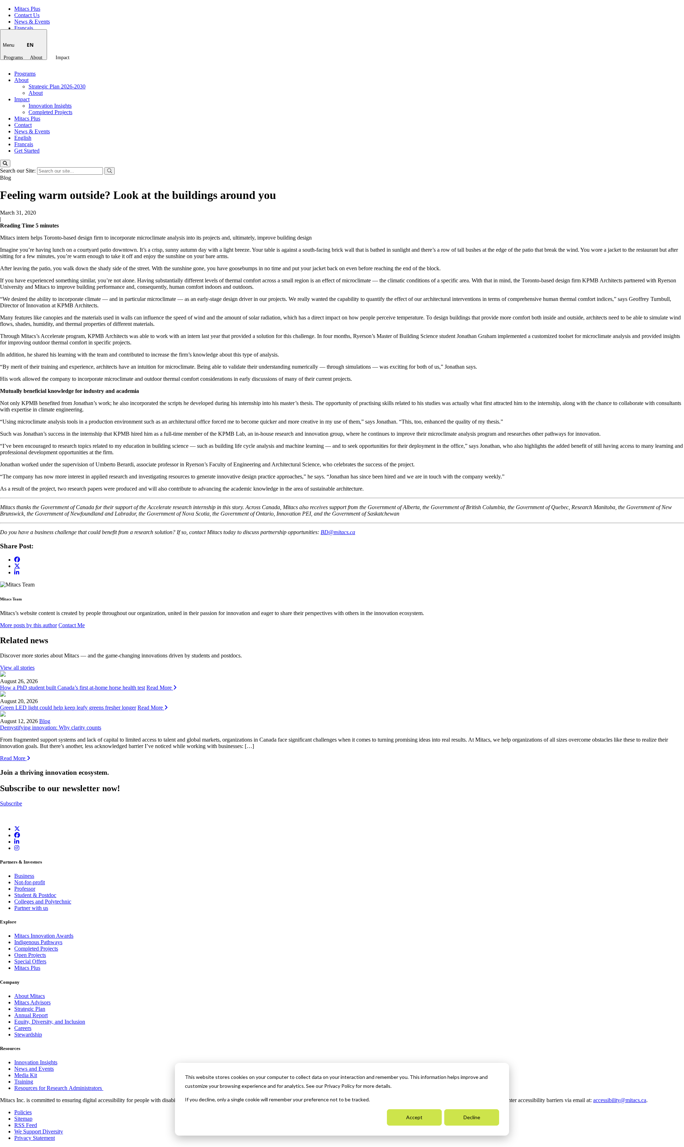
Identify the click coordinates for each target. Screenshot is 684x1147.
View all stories (17, 668)
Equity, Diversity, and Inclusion (49, 1022)
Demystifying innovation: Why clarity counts (50, 727)
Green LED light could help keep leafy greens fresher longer (68, 708)
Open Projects (30, 955)
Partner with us (31, 908)
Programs (13, 57)
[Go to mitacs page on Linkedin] (16, 572)
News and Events (34, 1069)
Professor (24, 889)
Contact (23, 125)
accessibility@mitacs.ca (619, 1100)
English (22, 138)
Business (24, 876)
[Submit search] (109, 171)
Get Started (27, 151)
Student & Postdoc (35, 895)
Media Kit (25, 1075)
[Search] (5, 163)
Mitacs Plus (27, 9)
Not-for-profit (29, 882)
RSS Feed (25, 1125)
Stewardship (28, 1034)
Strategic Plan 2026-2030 (57, 86)
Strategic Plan (29, 1009)
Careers (22, 1028)
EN (30, 44)
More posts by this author (28, 625)
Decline (471, 1117)
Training (23, 1082)
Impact (62, 57)
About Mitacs (29, 996)
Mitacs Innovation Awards (43, 936)
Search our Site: (18, 171)
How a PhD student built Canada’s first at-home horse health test (72, 688)
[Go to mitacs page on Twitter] (17, 566)
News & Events (32, 22)
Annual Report (31, 1015)
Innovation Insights (50, 106)
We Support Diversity (38, 1131)
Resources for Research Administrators (58, 1088)
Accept (414, 1117)
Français (23, 28)
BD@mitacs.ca (338, 532)
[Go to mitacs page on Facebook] (17, 560)
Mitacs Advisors (32, 1002)
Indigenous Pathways (38, 942)
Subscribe (11, 803)
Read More (159, 688)
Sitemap (23, 1119)
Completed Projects (50, 112)
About (36, 57)
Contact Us (27, 15)
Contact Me (71, 625)
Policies (23, 1112)
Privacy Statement (34, 1138)
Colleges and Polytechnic (42, 901)
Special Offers (30, 961)
